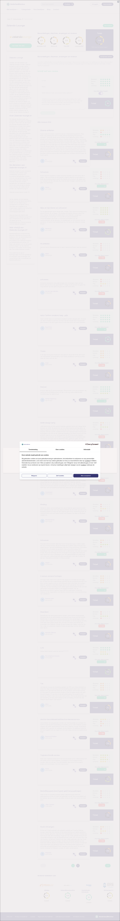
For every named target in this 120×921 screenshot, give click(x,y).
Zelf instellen (60, 475)
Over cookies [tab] (60, 449)
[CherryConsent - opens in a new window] (91, 444)
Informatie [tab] (87, 449)
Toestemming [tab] (33, 449)
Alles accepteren (86, 475)
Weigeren (34, 475)
